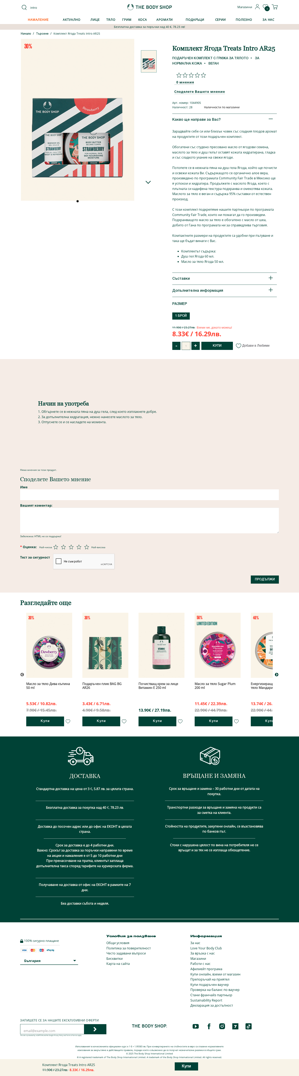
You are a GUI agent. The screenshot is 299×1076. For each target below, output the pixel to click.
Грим (127, 20)
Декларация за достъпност (211, 1005)
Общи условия (117, 943)
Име (23, 487)
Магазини (198, 958)
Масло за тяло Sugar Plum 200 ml (215, 686)
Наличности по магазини (222, 107)
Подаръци (195, 20)
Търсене (42, 34)
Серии (220, 20)
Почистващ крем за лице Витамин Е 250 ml (158, 686)
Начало (26, 34)
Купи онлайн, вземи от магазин (215, 974)
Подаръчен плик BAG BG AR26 (102, 686)
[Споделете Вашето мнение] (190, 75)
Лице (95, 20)
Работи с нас (200, 963)
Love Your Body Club (206, 948)
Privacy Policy (58, 1035)
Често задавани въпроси (126, 953)
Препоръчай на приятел (209, 979)
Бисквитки (114, 958)
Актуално (72, 20)
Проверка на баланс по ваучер (215, 989)
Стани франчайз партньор (211, 995)
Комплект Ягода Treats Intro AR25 (76, 33)
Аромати (164, 20)
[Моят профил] (257, 8)
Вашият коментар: (36, 505)
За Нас (268, 20)
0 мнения (185, 82)
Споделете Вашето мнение (199, 91)
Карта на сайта (118, 963)
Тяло (111, 20)
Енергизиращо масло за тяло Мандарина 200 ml (270, 686)
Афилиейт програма (206, 969)
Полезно (244, 20)
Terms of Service (71, 1035)
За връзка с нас (202, 953)
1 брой (181, 315)
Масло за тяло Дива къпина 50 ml (48, 686)
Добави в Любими (256, 345)
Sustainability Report (206, 1000)
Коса (142, 20)
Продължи (265, 579)
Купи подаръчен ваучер (209, 984)
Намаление (38, 20)
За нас (195, 943)
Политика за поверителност (128, 948)
